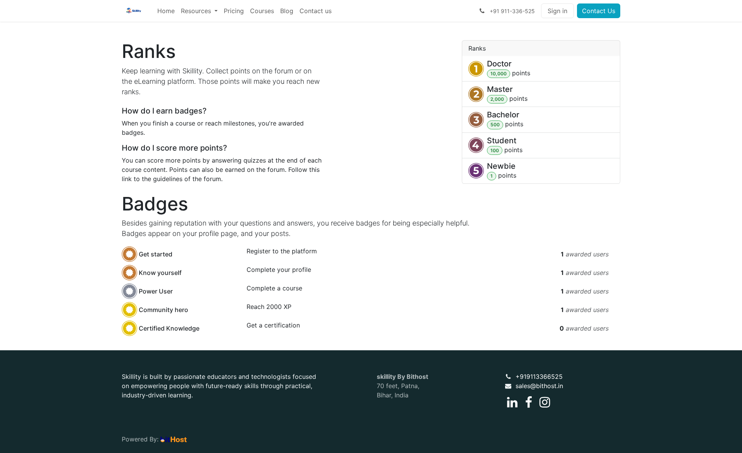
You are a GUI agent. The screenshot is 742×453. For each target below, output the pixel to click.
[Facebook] (529, 402)
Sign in (557, 11)
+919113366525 (539, 376)
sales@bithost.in (539, 386)
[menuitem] (166, 11)
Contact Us (598, 11)
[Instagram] (544, 402)
